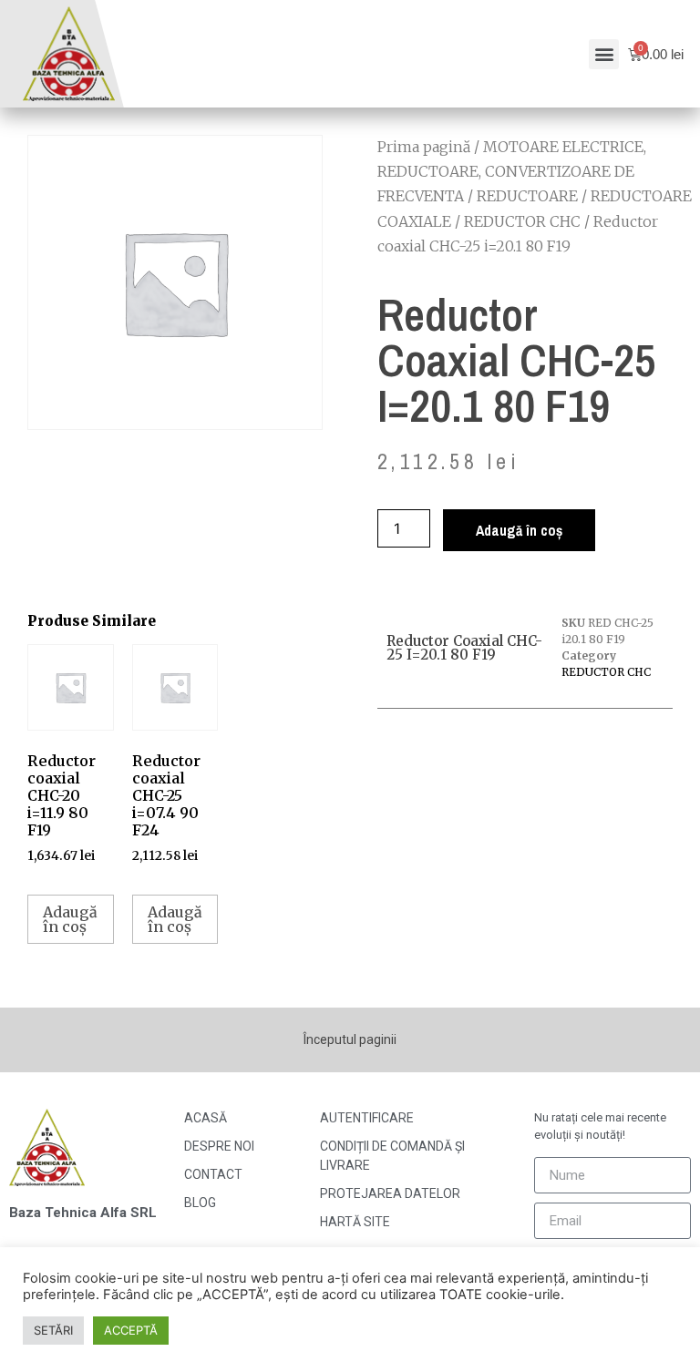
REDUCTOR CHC (522, 221)
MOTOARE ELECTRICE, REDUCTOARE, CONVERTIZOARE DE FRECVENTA (511, 171)
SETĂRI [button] (53, 1330)
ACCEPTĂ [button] (131, 1330)
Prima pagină (423, 147)
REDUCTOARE (527, 196)
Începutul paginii (350, 1039)
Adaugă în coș (519, 530)
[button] (604, 54)
